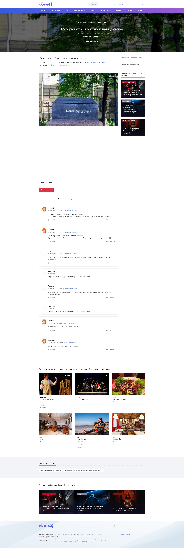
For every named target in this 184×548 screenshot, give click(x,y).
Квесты (43, 10)
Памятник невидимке (71, 210)
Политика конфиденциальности (86, 537)
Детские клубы (106, 10)
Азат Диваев (82, 439)
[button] (116, 74)
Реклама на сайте (67, 535)
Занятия (119, 10)
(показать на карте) (98, 62)
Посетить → (44, 407)
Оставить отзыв (92, 42)
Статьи (59, 535)
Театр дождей (82, 399)
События (130, 10)
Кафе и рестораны (80, 10)
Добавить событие (90, 535)
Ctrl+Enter (48, 538)
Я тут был (103, 22)
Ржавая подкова (119, 399)
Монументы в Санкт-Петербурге (50, 470)
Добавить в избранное (87, 22)
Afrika (42, 439)
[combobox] (78, 4)
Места (140, 10)
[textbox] (78, 2)
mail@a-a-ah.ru (83, 541)
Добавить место (78, 535)
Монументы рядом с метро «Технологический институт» (83, 470)
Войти (143, 4)
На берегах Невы (47, 399)
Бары (67, 10)
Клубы (93, 10)
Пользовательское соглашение (66, 537)
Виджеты (99, 535)
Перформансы (56, 10)
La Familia (117, 439)
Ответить (111, 220)
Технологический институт (131, 64)
